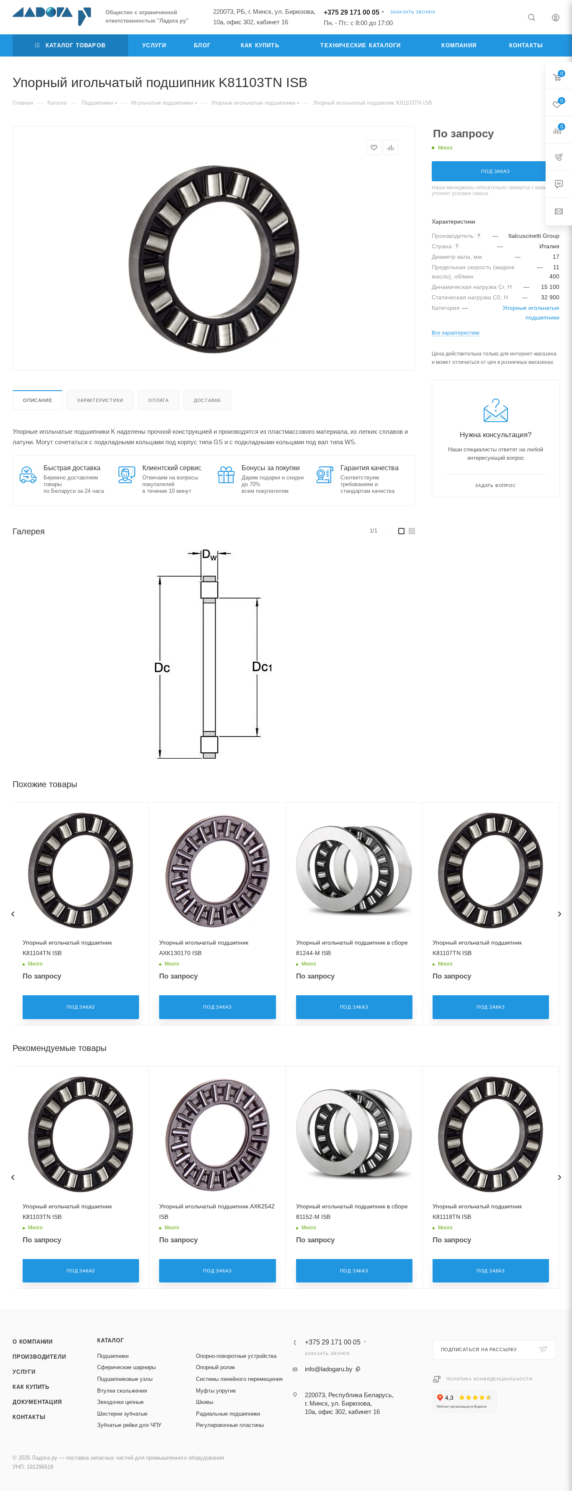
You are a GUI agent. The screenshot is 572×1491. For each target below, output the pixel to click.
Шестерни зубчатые (122, 1414)
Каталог (110, 1340)
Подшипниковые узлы (124, 1379)
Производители (39, 1357)
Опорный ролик (215, 1367)
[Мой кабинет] (555, 18)
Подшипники (113, 1356)
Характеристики (100, 400)
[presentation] (12, 914)
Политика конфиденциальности (489, 1379)
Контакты (29, 1417)
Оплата (158, 400)
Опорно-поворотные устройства (236, 1356)
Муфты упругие (216, 1391)
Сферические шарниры (126, 1367)
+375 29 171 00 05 (351, 12)
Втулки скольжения (122, 1391)
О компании (33, 1342)
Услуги (24, 1372)
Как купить (31, 1387)
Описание (37, 400)
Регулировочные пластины (230, 1425)
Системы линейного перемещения (239, 1379)
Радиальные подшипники (228, 1414)
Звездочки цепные (120, 1402)
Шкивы (204, 1402)
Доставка (207, 400)
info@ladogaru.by (329, 1369)
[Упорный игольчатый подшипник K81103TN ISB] (214, 259)
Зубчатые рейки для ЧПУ (129, 1425)
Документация (37, 1402)
